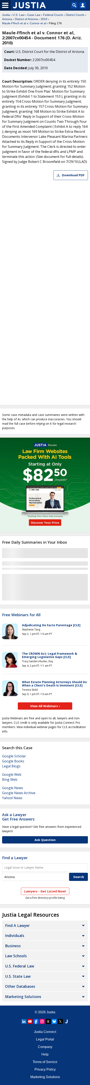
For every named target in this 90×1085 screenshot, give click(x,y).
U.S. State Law (18, 976)
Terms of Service (45, 1062)
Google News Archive (18, 793)
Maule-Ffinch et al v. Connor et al (24, 23)
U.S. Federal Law (19, 966)
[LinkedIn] (23, 1021)
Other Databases (20, 986)
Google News (12, 788)
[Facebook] (36, 1021)
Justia (6, 15)
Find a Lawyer (15, 857)
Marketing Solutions (23, 996)
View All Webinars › (45, 706)
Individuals (14, 935)
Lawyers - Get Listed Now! (45, 891)
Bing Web (9, 779)
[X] (60, 1021)
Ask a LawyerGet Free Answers (18, 817)
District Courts (75, 15)
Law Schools (16, 955)
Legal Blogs (11, 766)
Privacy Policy (45, 1069)
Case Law (33, 15)
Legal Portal (45, 1039)
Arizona (7, 19)
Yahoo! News (12, 798)
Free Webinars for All (21, 615)
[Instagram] (42, 1021)
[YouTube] (29, 1021)
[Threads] (48, 1021)
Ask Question (45, 840)
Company (45, 1047)
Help (45, 1054)
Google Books (13, 761)
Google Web (11, 774)
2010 (44, 19)
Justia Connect (45, 1032)
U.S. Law (18, 15)
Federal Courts (53, 15)
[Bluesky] (54, 1021)
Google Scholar (14, 756)
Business (13, 945)
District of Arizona (26, 19)
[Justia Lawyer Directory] (66, 1021)
